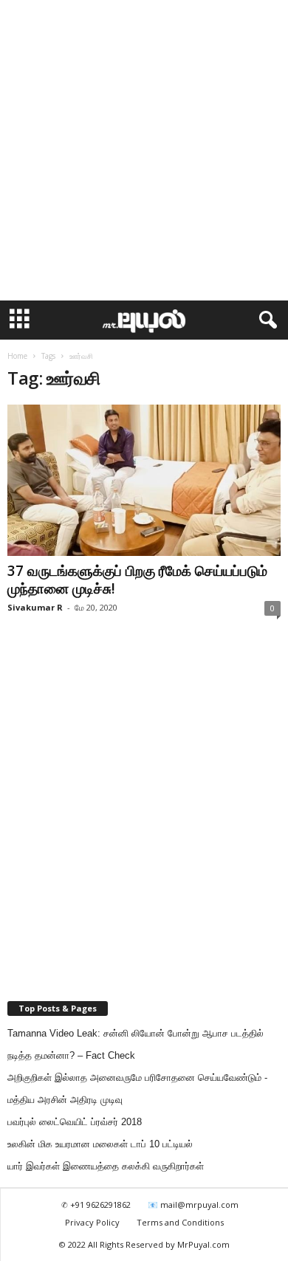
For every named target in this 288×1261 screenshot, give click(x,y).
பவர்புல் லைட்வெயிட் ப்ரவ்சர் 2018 (74, 1121)
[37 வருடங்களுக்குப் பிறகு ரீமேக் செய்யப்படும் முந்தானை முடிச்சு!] (144, 480)
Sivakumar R (35, 607)
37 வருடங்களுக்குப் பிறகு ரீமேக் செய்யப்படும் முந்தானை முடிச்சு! (137, 579)
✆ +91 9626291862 (96, 1204)
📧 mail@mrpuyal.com (193, 1204)
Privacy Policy (92, 1222)
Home (17, 356)
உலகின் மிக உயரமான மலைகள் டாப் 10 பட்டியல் (100, 1144)
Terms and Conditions (180, 1222)
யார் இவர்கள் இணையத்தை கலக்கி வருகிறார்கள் (105, 1166)
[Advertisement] (144, 151)
